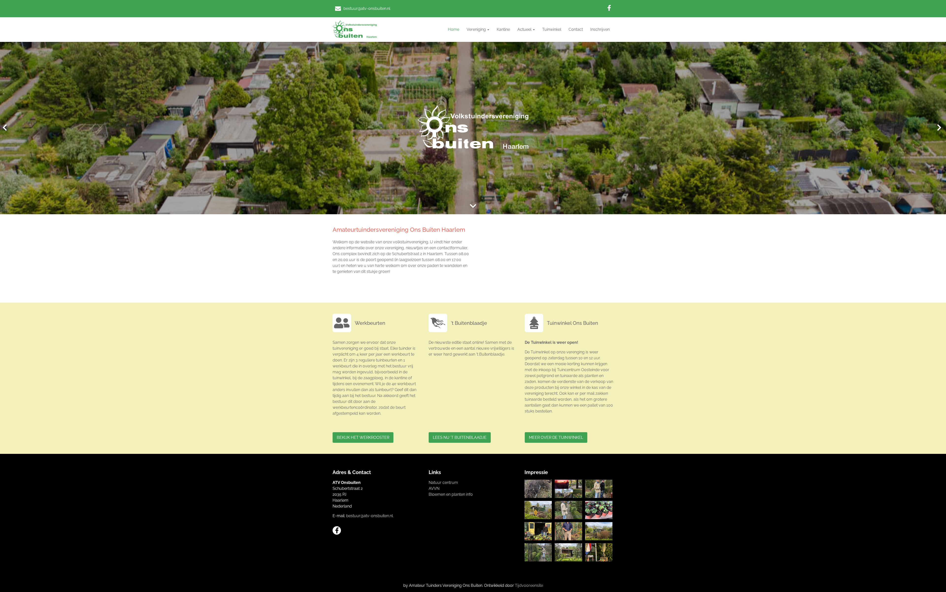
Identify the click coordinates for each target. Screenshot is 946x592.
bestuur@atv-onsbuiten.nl (369, 515)
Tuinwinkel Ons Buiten (572, 323)
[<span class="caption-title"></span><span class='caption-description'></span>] (538, 489)
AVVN (434, 488)
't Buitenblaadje (469, 323)
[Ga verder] (473, 206)
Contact (576, 29)
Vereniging (477, 29)
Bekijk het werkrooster (363, 437)
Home (453, 29)
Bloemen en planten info (451, 494)
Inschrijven (600, 29)
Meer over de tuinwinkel (556, 437)
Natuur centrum (443, 482)
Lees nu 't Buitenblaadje (460, 437)
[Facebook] (609, 8)
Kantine (503, 29)
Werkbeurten (370, 323)
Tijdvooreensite (529, 585)
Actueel (524, 29)
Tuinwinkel (551, 29)
